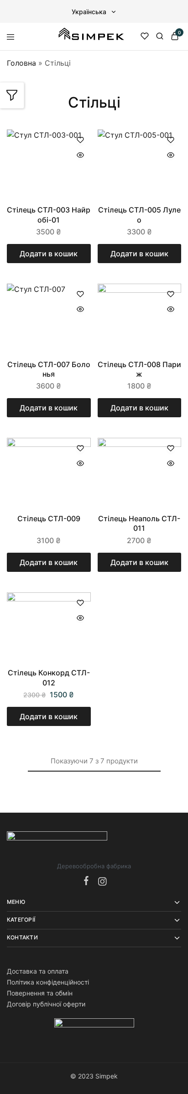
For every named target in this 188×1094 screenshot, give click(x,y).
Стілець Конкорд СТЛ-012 (49, 677)
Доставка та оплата (37, 971)
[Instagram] (100, 882)
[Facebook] (88, 881)
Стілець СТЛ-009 (48, 518)
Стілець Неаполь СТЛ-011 (139, 523)
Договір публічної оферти (46, 1004)
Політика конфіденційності (48, 982)
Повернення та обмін (40, 993)
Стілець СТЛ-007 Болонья (48, 369)
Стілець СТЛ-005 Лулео (139, 214)
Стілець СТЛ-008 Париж (139, 369)
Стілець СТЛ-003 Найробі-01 (48, 214)
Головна (21, 62)
